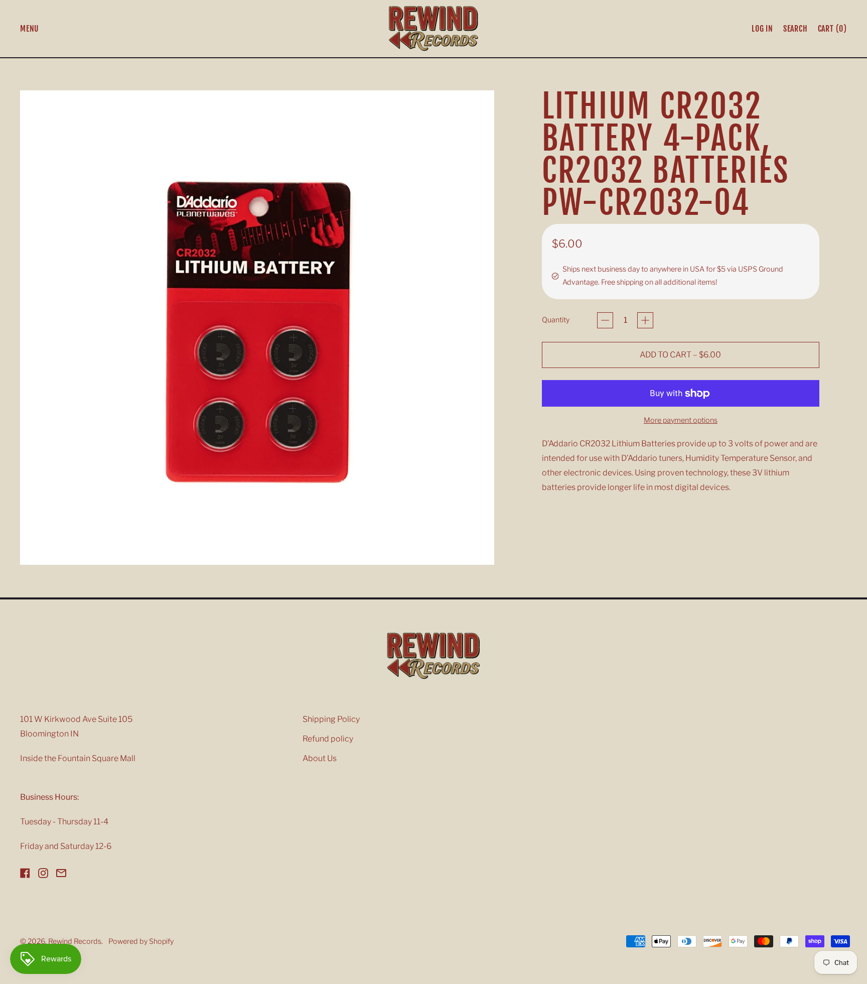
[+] (645, 320)
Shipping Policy (331, 719)
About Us (320, 758)
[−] (605, 320)
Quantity (555, 319)
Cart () (832, 31)
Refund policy (328, 739)
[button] (795, 29)
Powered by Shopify (141, 941)
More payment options (680, 420)
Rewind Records (74, 941)
